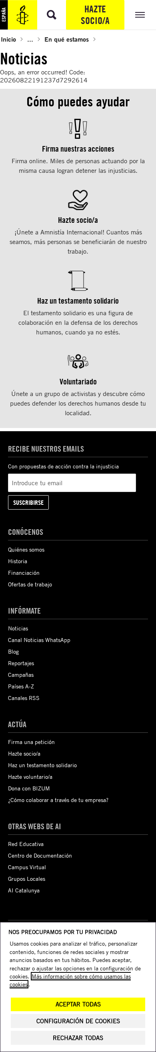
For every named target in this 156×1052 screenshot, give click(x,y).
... (30, 39)
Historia (17, 561)
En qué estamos (66, 39)
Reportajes (21, 663)
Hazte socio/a (95, 14)
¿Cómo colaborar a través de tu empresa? (58, 799)
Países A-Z (21, 686)
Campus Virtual (27, 867)
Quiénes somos (26, 549)
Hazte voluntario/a (30, 776)
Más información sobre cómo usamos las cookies (70, 980)
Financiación (24, 572)
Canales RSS (24, 697)
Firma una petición (31, 741)
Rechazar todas (78, 1038)
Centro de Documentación (40, 855)
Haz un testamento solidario (42, 765)
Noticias (18, 628)
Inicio (8, 39)
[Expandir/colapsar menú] (140, 15)
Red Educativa (26, 843)
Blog (13, 651)
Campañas (21, 674)
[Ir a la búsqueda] (51, 15)
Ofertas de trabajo (30, 584)
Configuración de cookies (78, 1021)
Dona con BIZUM (29, 788)
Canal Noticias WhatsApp (39, 639)
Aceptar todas (78, 1004)
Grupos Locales (26, 878)
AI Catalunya (24, 890)
